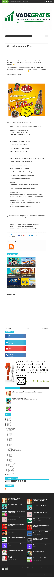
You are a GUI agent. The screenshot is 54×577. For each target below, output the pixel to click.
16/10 (10, 452)
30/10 (10, 437)
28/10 (10, 439)
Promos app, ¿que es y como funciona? (16, 549)
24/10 (10, 444)
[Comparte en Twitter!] (29, 241)
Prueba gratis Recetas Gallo (13, 455)
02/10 (10, 466)
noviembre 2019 (11, 434)
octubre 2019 (10, 435)
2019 (8, 431)
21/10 (10, 447)
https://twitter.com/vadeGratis (25, 232)
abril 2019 (10, 475)
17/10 (10, 451)
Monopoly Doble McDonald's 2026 (15, 510)
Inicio (28, 334)
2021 (8, 429)
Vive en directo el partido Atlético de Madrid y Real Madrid (40, 545)
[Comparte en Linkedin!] (32, 241)
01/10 (10, 467)
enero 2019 (10, 478)
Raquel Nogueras (10, 495)
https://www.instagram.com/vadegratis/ (28, 234)
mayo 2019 (10, 474)
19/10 (10, 449)
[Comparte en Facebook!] (19, 241)
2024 (8, 425)
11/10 (10, 457)
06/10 (10, 462)
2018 (8, 480)
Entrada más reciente (9, 334)
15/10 (10, 454)
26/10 (10, 441)
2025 (8, 424)
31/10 (10, 436)
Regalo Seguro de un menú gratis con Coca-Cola (19, 1)
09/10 (10, 459)
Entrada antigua (45, 334)
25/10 (10, 442)
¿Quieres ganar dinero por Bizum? (15, 523)
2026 (8, 422)
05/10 (10, 464)
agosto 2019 (10, 470)
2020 (8, 430)
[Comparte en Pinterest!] (24, 241)
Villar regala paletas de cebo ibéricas (15, 456)
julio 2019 (10, 471)
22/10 (10, 446)
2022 (8, 427)
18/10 (10, 450)
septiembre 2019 (11, 469)
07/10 (10, 461)
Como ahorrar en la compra (38, 557)
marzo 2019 (10, 476)
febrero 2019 (10, 477)
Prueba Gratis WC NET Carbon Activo (15, 556)
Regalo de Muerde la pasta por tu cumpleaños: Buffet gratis (14, 505)
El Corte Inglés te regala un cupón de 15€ (16, 543)
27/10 (10, 440)
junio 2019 (10, 472)
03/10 (10, 465)
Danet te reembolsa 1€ (12, 536)
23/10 (10, 445)
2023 (8, 426)
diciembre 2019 (11, 432)
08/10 (10, 460)
